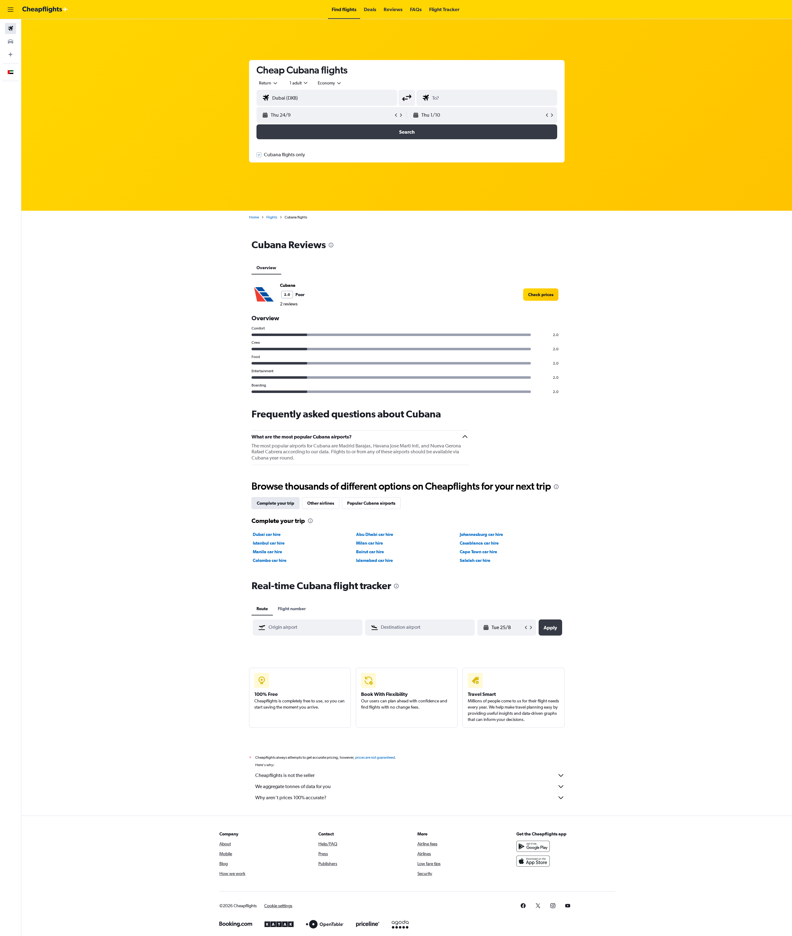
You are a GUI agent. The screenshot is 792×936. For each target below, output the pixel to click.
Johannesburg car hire (481, 534)
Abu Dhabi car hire (374, 534)
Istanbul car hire (269, 543)
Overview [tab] (266, 267)
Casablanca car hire (479, 543)
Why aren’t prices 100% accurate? (290, 797)
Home (254, 217)
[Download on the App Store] (533, 861)
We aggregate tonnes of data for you (293, 786)
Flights (271, 217)
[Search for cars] (10, 41)
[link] (540, 294)
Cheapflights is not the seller (285, 775)
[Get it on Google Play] (533, 846)
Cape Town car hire (478, 551)
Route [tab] (262, 608)
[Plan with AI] (10, 54)
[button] (10, 9)
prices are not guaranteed (375, 757)
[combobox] (268, 83)
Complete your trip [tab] (275, 503)
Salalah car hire (475, 560)
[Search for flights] (10, 28)
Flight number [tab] (292, 608)
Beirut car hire (370, 551)
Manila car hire (267, 551)
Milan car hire (369, 543)
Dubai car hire (267, 534)
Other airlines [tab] (320, 503)
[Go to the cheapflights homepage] (45, 9)
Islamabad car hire (374, 560)
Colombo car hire (269, 560)
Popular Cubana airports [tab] (371, 503)
